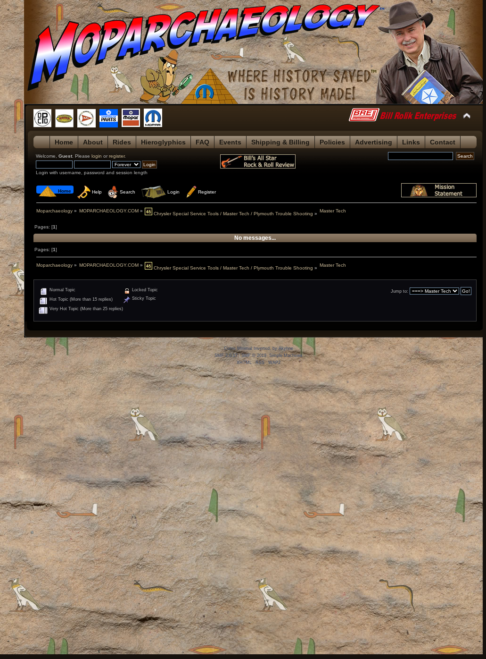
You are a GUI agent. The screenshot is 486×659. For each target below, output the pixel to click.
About (93, 142)
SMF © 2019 (253, 355)
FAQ (202, 142)
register (116, 156)
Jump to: (399, 291)
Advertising (373, 142)
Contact (442, 142)
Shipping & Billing (280, 142)
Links (411, 142)
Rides (122, 142)
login (96, 156)
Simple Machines (286, 355)
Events (230, 142)
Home (64, 142)
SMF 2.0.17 (226, 355)
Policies (332, 142)
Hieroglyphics (163, 142)
